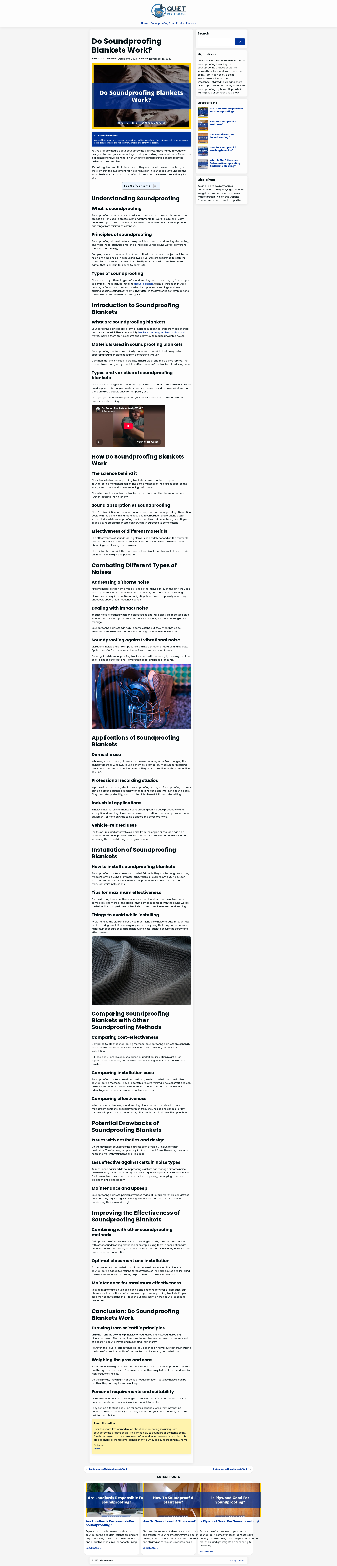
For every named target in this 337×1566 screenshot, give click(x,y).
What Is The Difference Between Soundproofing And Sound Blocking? (225, 163)
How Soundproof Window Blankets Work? (108, 1469)
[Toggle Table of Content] (154, 186)
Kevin (97, 1448)
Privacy (233, 1560)
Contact (241, 1560)
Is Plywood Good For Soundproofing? (222, 136)
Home (144, 23)
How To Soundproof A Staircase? (223, 123)
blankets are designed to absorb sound (161, 332)
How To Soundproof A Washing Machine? (223, 149)
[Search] (240, 41)
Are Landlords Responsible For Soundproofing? (226, 110)
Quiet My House (106, 1560)
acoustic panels (143, 283)
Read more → (94, 1548)
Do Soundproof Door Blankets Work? (231, 1469)
